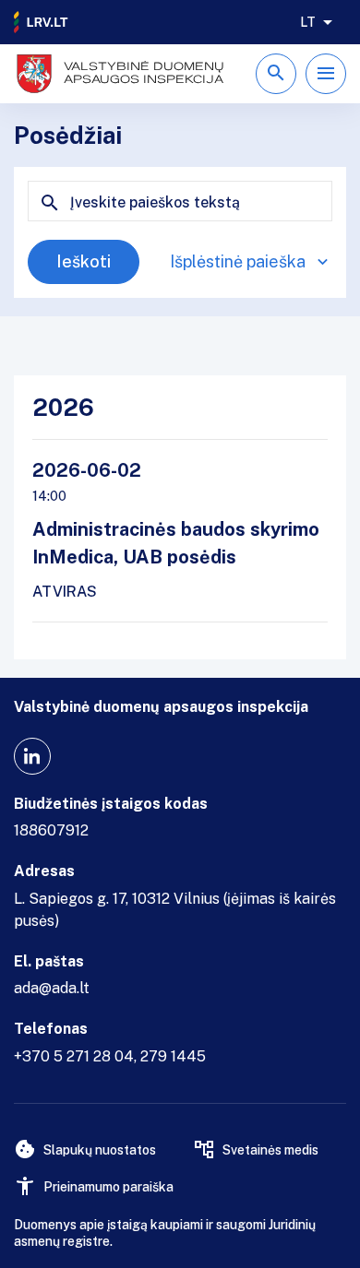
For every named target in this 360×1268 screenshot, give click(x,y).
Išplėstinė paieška (238, 261)
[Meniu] (326, 73)
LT (308, 22)
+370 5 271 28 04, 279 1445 (110, 1056)
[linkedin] (32, 756)
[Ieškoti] (276, 73)
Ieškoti (83, 261)
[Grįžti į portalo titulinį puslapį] (41, 22)
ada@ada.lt (52, 988)
